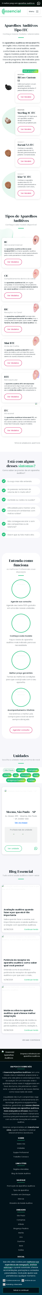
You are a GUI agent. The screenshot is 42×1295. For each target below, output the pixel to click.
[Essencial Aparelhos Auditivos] (11, 11)
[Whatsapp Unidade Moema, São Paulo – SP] (35, 848)
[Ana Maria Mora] (16, 837)
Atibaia (21, 1224)
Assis (21, 1246)
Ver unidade (13, 848)
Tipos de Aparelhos (21, 1190)
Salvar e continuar (21, 1290)
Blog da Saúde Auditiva (21, 1173)
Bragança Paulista (21, 1228)
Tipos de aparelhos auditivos (27, 443)
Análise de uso (30, 1280)
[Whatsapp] (38, 3)
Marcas (21, 1199)
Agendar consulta (21, 730)
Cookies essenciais (13, 1280)
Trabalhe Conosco (21, 1157)
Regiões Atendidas (21, 1169)
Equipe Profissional (21, 1152)
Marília (21, 1233)
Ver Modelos (13, 262)
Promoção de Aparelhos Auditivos (21, 1186)
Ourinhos (21, 1241)
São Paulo (21, 1215)
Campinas (21, 1220)
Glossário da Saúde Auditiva (20, 1203)
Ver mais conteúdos (31, 1040)
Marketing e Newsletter (14, 1284)
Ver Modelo (26, 97)
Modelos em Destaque (21, 1194)
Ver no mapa (21, 822)
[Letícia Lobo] (25, 837)
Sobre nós (21, 1144)
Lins (21, 1237)
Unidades (21, 1148)
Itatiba (21, 1250)
